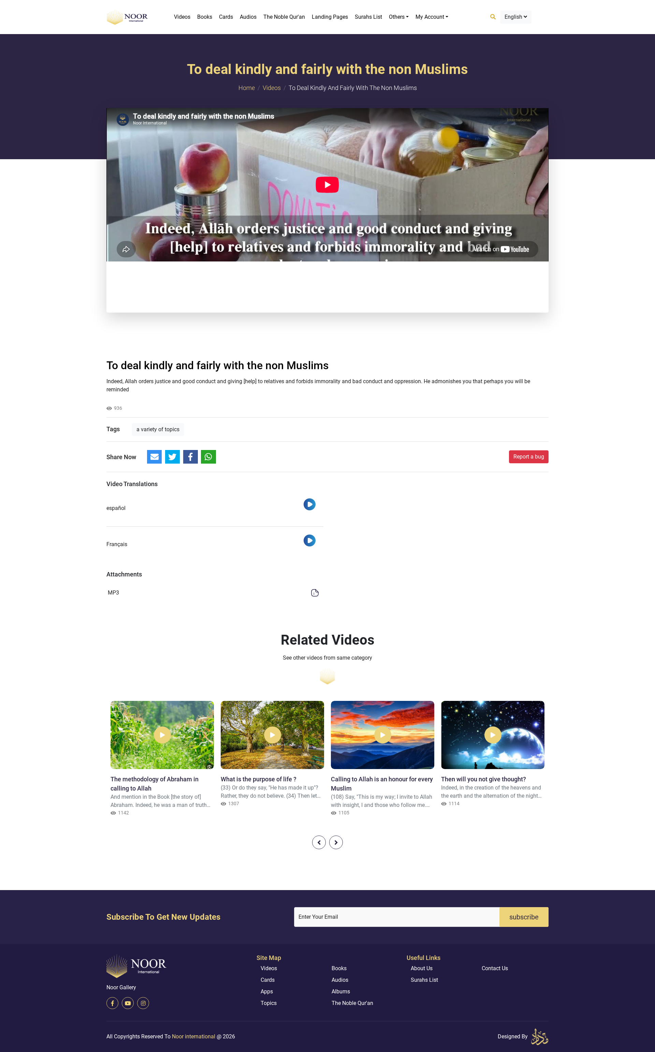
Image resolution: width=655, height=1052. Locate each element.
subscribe (524, 917)
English (514, 17)
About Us (422, 968)
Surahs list (368, 17)
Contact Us (495, 968)
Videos (182, 17)
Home (246, 87)
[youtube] (128, 1003)
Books (204, 17)
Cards (226, 17)
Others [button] (397, 17)
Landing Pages (330, 17)
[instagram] (143, 1003)
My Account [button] (430, 17)
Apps (267, 991)
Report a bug (528, 456)
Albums (341, 991)
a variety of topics (157, 429)
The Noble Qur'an (284, 17)
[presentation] (319, 842)
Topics (269, 1003)
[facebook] (112, 1003)
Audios (248, 17)
